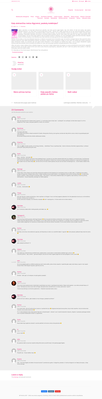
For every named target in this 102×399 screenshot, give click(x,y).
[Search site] (12, 10)
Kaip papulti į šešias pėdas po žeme (49, 93)
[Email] (36, 57)
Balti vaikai (72, 92)
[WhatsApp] (22, 57)
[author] (13, 63)
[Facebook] (19, 57)
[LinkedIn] (33, 57)
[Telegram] (26, 57)
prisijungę (15, 377)
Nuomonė (23, 26)
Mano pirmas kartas (22, 92)
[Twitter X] (29, 57)
